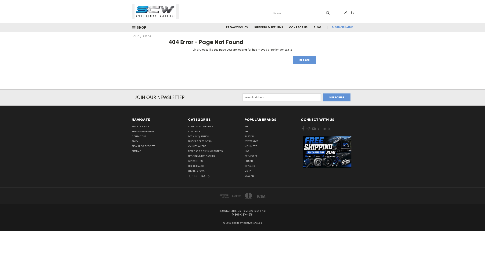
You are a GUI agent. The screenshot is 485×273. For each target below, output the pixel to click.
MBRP (248, 171)
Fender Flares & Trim (200, 141)
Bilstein (249, 136)
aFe (246, 131)
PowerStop (251, 141)
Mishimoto (251, 146)
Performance (196, 166)
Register (150, 146)
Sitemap (136, 151)
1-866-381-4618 (342, 27)
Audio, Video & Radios (201, 126)
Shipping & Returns (268, 27)
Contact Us (298, 27)
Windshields (195, 161)
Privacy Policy (237, 27)
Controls (194, 131)
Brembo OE (251, 156)
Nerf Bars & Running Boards (205, 151)
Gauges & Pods (197, 146)
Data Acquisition (198, 136)
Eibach (249, 161)
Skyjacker (251, 166)
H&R (247, 151)
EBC (247, 126)
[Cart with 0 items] (352, 12)
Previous (475, 261)
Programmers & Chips (201, 156)
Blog (317, 27)
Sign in (136, 146)
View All (249, 175)
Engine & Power (197, 171)
